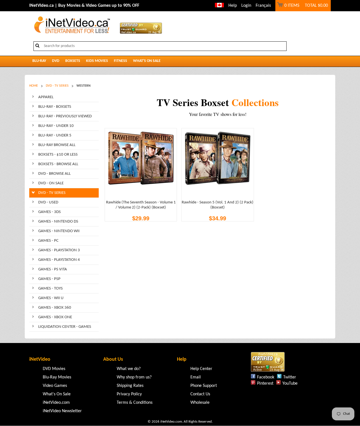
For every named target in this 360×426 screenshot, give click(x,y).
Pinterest (265, 383)
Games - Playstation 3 (59, 250)
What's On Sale (147, 61)
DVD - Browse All (54, 174)
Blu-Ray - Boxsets (54, 107)
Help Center (201, 369)
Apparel (45, 97)
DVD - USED (48, 202)
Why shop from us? (134, 377)
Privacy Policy (129, 394)
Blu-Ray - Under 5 (54, 135)
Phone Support (203, 386)
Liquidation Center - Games (64, 327)
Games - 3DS (49, 212)
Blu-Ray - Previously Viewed (65, 116)
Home (33, 86)
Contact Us (200, 394)
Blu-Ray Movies (57, 377)
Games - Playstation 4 (59, 260)
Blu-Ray (39, 61)
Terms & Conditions (134, 402)
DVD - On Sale (51, 183)
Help (232, 5)
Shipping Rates (130, 386)
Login (246, 5)
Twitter (289, 377)
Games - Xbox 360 (54, 308)
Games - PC (48, 241)
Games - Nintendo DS (58, 221)
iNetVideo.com (56, 402)
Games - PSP (49, 279)
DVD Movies (54, 369)
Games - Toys (50, 288)
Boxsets (72, 61)
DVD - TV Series (57, 86)
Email (195, 377)
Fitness (120, 61)
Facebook (265, 377)
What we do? (129, 369)
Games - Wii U (51, 298)
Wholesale (200, 402)
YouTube (290, 383)
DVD (55, 61)
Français (263, 5)
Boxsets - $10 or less (58, 155)
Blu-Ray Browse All (56, 145)
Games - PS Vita (52, 269)
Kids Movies (97, 61)
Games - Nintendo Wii (59, 231)
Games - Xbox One (55, 317)
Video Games (55, 386)
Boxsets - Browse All (58, 164)
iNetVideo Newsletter (62, 411)
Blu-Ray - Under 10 (56, 126)
